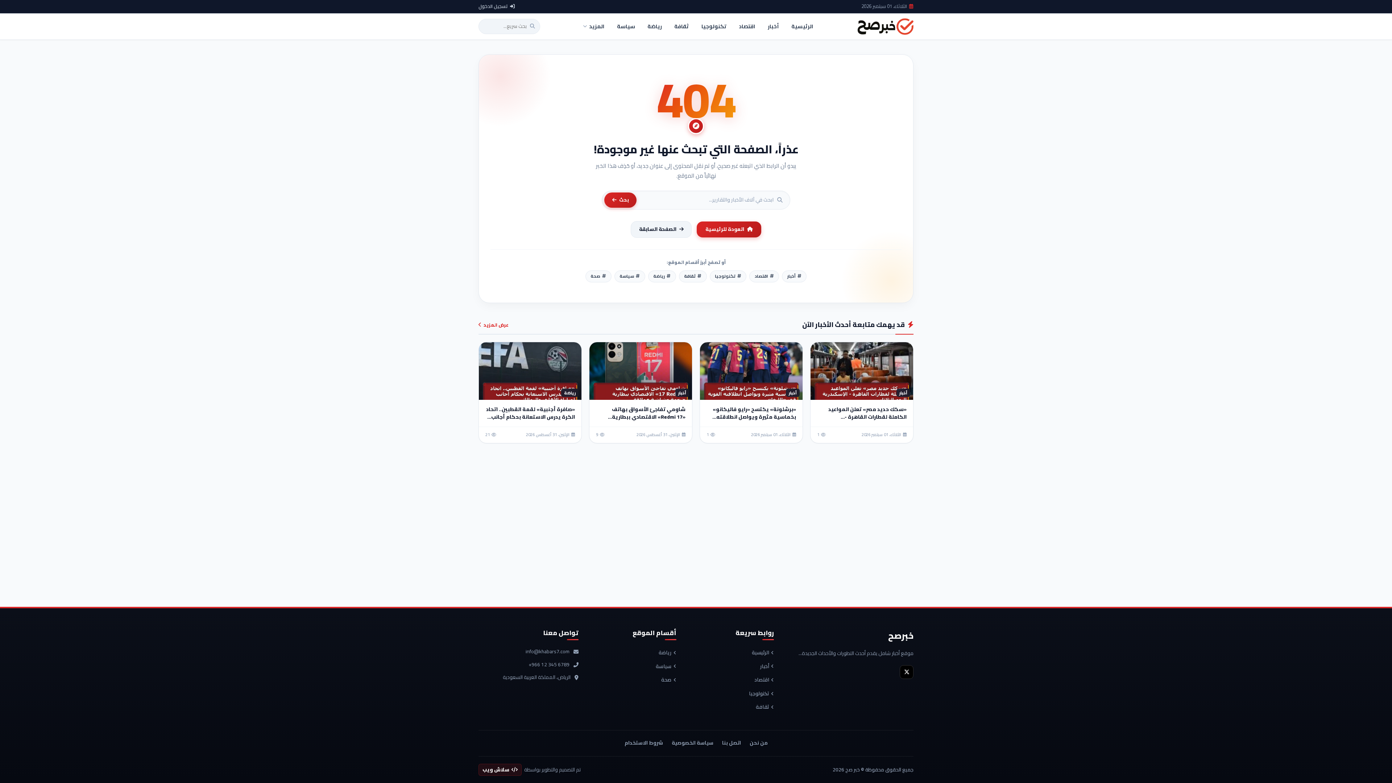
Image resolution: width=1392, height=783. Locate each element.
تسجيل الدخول (493, 7)
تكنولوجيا (759, 693)
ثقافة (762, 707)
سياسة (663, 666)
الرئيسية (760, 653)
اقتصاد (761, 680)
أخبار (764, 666)
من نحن (759, 742)
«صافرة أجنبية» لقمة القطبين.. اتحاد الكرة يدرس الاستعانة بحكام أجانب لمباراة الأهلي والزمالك (530, 417)
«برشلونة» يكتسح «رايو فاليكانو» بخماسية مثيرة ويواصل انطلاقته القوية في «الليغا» (754, 417)
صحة (666, 680)
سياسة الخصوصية (692, 742)
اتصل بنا (731, 742)
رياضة (665, 653)
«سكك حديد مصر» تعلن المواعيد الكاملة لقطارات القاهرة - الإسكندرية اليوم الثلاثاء (867, 417)
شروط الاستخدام (644, 742)
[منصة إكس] (907, 672)
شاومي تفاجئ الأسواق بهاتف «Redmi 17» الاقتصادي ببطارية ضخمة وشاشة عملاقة (648, 417)
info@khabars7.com (547, 651)
